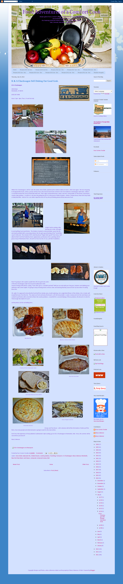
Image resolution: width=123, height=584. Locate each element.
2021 (97, 458)
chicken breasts (35, 456)
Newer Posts (16, 464)
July (98, 495)
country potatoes (45, 456)
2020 (97, 461)
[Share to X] (53, 453)
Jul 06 (100, 528)
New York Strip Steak (17, 458)
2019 (97, 464)
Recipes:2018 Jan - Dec (57, 70)
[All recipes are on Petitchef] (99, 377)
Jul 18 (100, 503)
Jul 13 (100, 508)
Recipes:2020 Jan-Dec (26, 70)
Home (14, 70)
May (98, 534)
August (99, 492)
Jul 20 (100, 500)
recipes (102, 310)
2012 (97, 552)
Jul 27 (100, 497)
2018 (97, 467)
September (100, 489)
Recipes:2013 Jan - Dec (52, 72)
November (100, 483)
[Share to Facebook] (55, 453)
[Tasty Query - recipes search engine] (100, 390)
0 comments (39, 453)
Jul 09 (100, 525)
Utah (48, 458)
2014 (97, 478)
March (99, 540)
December (100, 480)
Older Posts (85, 464)
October (99, 486)
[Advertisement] (102, 233)
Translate (106, 94)
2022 (97, 455)
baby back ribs (27, 456)
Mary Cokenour (77, 456)
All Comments (100, 164)
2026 (97, 444)
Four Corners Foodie (99, 150)
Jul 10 (100, 511)
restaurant (33, 458)
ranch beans (26, 458)
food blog (53, 456)
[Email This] (49, 453)
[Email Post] (45, 453)
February (100, 543)
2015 (97, 475)
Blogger (92, 570)
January (99, 545)
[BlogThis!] (51, 453)
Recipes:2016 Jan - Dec (89, 70)
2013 (97, 549)
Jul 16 (100, 505)
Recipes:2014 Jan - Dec (35, 72)
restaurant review (42, 458)
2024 (97, 450)
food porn (59, 456)
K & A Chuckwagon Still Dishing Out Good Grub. (35, 81)
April (98, 537)
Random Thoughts (99, 72)
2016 (97, 472)
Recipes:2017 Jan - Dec (73, 70)
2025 (97, 447)
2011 (97, 555)
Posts (97, 161)
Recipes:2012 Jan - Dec (68, 72)
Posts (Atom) (54, 470)
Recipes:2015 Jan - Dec (19, 72)
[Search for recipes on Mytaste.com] (99, 363)
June (98, 531)
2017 (97, 469)
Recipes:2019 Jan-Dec (42, 70)
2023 (97, 453)
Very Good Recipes (99, 421)
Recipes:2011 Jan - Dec (84, 72)
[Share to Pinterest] (57, 453)
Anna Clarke (19, 456)
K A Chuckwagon (67, 456)
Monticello (84, 456)
